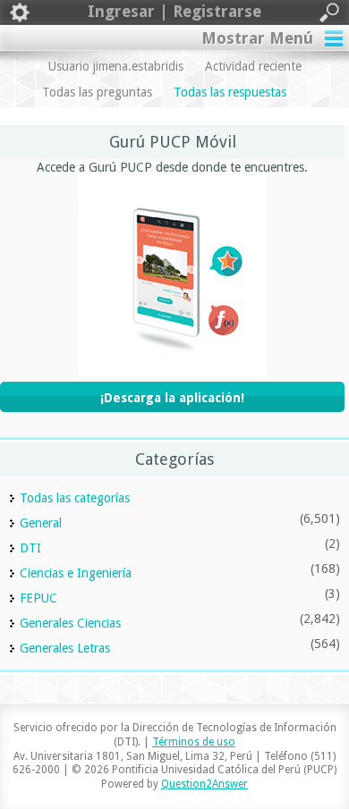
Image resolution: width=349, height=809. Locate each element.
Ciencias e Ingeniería (76, 573)
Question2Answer (204, 784)
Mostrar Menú (257, 38)
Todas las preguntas (97, 92)
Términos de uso (193, 742)
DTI (30, 548)
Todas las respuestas (230, 92)
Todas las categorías (75, 498)
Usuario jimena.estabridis (115, 66)
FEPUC (38, 598)
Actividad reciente (253, 66)
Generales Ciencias (70, 623)
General (41, 523)
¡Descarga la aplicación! (172, 398)
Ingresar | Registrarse (174, 11)
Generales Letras (65, 648)
